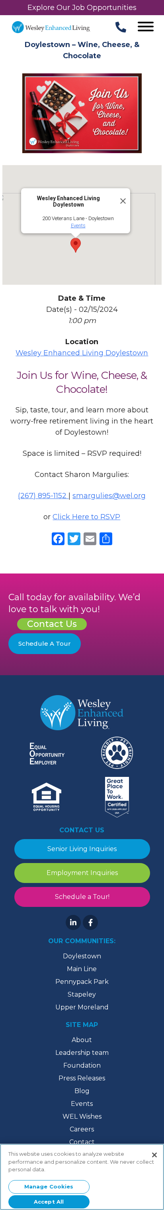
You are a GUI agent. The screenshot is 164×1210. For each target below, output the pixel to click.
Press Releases (82, 1078)
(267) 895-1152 (43, 495)
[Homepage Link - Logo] (51, 27)
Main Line (82, 969)
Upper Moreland (82, 1007)
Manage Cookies (49, 1186)
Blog (82, 1091)
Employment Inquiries (81, 873)
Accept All (49, 1201)
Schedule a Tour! (82, 897)
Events (78, 226)
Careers (82, 1129)
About (82, 1040)
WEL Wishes (82, 1116)
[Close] (120, 197)
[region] (82, 1177)
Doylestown (82, 956)
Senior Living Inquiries (82, 849)
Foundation (82, 1065)
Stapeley (82, 994)
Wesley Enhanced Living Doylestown (82, 353)
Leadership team (82, 1052)
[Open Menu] (145, 27)
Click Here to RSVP (86, 516)
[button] (75, 245)
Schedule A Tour (44, 643)
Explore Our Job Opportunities (82, 7)
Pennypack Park (82, 981)
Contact (82, 1142)
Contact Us (52, 624)
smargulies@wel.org (109, 495)
